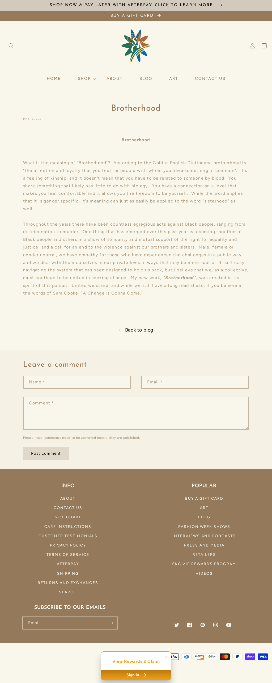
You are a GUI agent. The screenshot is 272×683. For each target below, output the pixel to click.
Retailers (204, 554)
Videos (204, 573)
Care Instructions (67, 526)
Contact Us (68, 508)
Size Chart (68, 517)
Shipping (68, 573)
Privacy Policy (68, 545)
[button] (11, 46)
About (67, 498)
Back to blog (139, 330)
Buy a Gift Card (204, 498)
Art (204, 508)
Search (68, 592)
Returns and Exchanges (68, 583)
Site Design (227, 663)
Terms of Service (67, 554)
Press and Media (204, 545)
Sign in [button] (133, 675)
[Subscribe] (111, 623)
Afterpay (68, 564)
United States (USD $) (28, 665)
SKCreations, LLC (189, 663)
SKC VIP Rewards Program (204, 564)
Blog (204, 517)
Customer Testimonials (68, 536)
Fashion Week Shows (204, 526)
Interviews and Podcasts (204, 536)
